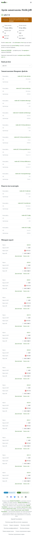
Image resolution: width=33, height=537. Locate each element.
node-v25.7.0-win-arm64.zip (23, 88)
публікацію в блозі (19, 42)
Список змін (26, 256)
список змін (8, 42)
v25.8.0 (28, 297)
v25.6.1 (28, 332)
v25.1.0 (28, 455)
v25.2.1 (28, 420)
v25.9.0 (28, 245)
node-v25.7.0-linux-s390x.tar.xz (22, 161)
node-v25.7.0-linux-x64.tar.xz (23, 125)
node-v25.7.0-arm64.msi (24, 203)
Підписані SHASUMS (6, 50)
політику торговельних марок (24, 507)
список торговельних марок (9, 508)
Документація (18, 256)
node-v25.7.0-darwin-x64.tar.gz (22, 100)
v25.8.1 (28, 280)
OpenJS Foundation (15, 501)
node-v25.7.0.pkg (26, 215)
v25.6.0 (28, 350)
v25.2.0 (28, 437)
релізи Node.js (15, 45)
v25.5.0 (28, 367)
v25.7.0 (28, 315)
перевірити (26, 50)
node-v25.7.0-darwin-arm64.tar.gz (21, 112)
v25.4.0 (28, 385)
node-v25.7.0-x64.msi (25, 191)
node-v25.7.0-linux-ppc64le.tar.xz (21, 149)
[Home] (15, 2)
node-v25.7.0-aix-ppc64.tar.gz (22, 173)
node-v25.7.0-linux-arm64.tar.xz (22, 137)
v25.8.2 (28, 262)
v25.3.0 (28, 402)
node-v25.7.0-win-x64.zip (24, 76)
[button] (31, 2)
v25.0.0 (28, 472)
